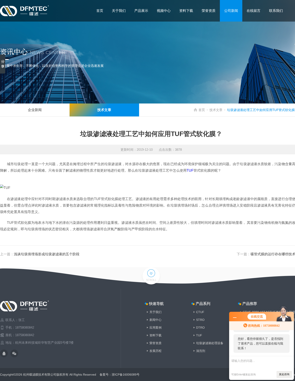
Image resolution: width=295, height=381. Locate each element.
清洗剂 (200, 351)
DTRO (200, 327)
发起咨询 (284, 374)
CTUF (200, 312)
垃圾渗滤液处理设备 (209, 343)
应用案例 (155, 327)
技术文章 (215, 110)
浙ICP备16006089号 (126, 374)
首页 (99, 11)
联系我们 (276, 11)
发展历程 (155, 351)
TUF (190, 170)
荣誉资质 (209, 11)
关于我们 (119, 11)
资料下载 (186, 11)
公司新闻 (231, 11)
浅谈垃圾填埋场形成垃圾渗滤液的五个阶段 (46, 254)
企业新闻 (35, 110)
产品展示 (141, 11)
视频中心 (164, 11)
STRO (200, 319)
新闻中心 (155, 319)
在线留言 (253, 11)
